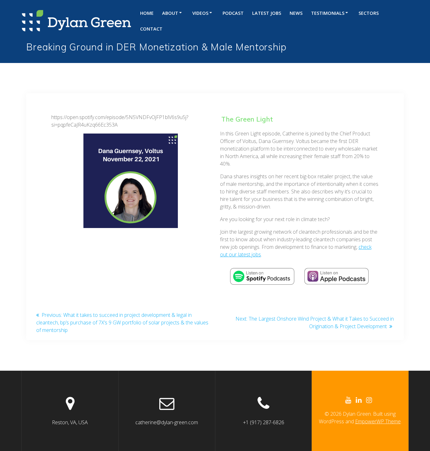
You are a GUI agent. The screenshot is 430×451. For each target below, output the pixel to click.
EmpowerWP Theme (378, 421)
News (296, 13)
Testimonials (327, 13)
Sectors (369, 13)
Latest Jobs (266, 13)
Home (147, 13)
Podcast (233, 13)
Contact (151, 29)
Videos (200, 13)
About (170, 13)
